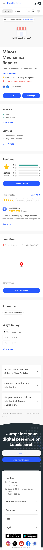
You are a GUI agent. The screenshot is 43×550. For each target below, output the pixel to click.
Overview (7, 11)
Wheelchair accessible (13, 312)
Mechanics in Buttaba (16, 414)
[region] (21, 267)
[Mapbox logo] (8, 283)
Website (18, 87)
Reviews (18, 11)
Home (4, 414)
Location (28, 11)
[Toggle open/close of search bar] (35, 4)
